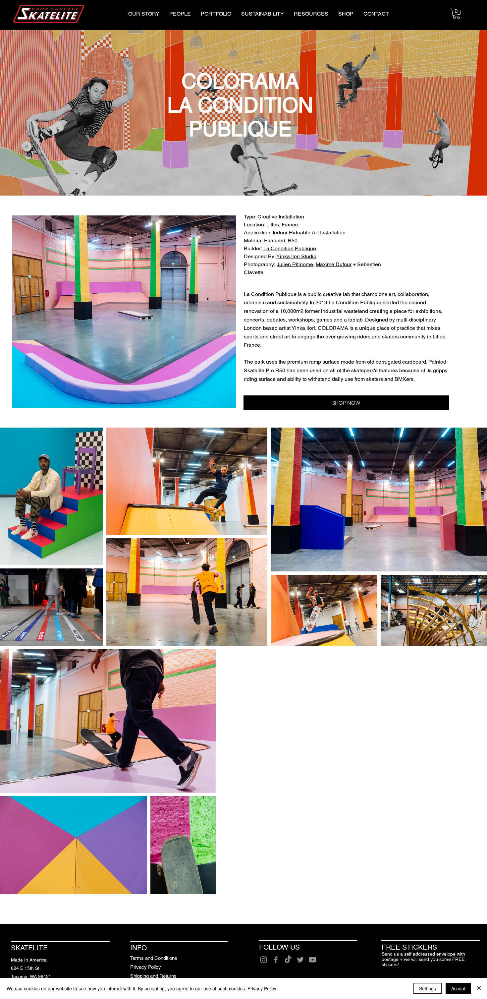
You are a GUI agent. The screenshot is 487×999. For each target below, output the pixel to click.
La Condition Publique (289, 248)
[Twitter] (300, 959)
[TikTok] (288, 959)
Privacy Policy (145, 967)
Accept (458, 988)
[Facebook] (275, 959)
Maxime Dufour (334, 264)
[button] (456, 14)
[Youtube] (312, 959)
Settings (427, 988)
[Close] (479, 988)
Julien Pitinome (295, 264)
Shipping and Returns (153, 976)
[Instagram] (263, 959)
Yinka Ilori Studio (296, 256)
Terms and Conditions (153, 958)
